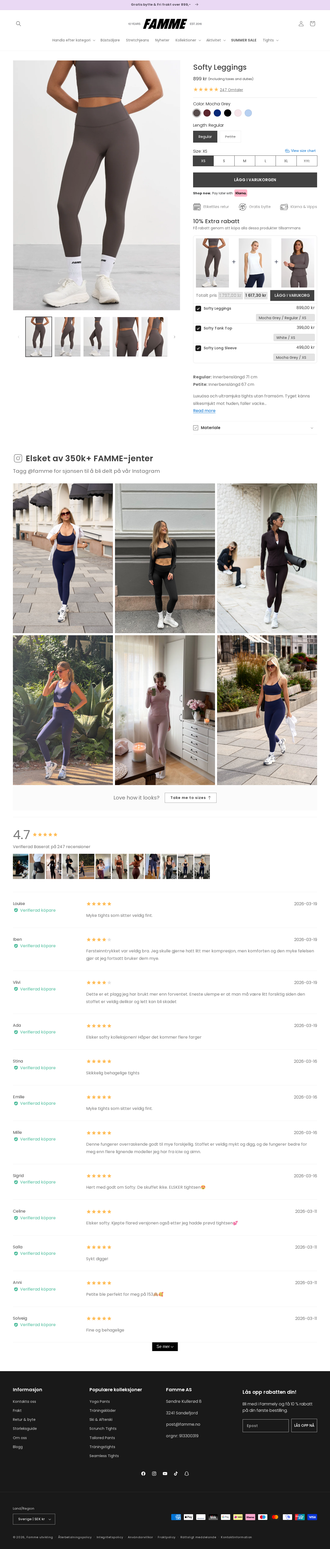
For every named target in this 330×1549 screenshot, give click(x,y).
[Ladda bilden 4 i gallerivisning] (125, 337)
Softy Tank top (218, 328)
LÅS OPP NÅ (304, 1425)
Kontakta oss (24, 1401)
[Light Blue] (248, 113)
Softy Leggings (217, 308)
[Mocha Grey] (196, 113)
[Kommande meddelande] (315, 5)
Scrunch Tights (103, 1428)
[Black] (227, 113)
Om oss (20, 1437)
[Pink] (238, 113)
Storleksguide (25, 1428)
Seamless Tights (104, 1455)
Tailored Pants (102, 1437)
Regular (205, 136)
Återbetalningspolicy (75, 1537)
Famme (33, 1537)
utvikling (46, 1537)
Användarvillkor (140, 1537)
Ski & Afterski (100, 1419)
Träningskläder (102, 1410)
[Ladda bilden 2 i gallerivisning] (67, 337)
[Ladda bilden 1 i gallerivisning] (39, 337)
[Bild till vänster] (18, 337)
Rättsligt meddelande (198, 1537)
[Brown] (207, 113)
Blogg (18, 1446)
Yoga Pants (99, 1401)
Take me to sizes (188, 797)
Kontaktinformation (236, 1537)
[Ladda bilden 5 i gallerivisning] (154, 337)
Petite (233, 138)
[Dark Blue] (217, 113)
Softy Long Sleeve (220, 348)
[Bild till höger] (174, 337)
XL (286, 160)
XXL (310, 162)
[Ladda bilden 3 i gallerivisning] (96, 337)
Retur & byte (24, 1419)
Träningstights (102, 1446)
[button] (18, 23)
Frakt (17, 1410)
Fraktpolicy (167, 1537)
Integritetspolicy (110, 1537)
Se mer (163, 1346)
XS (203, 160)
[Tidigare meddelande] (14, 5)
